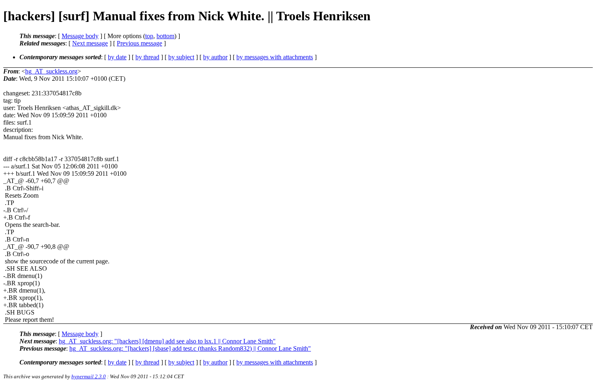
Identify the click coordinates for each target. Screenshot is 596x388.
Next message (90, 43)
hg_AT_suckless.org (51, 71)
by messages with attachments (274, 57)
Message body (80, 35)
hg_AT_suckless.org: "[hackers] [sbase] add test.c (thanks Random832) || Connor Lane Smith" (190, 348)
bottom (165, 35)
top (149, 35)
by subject (181, 57)
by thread (147, 57)
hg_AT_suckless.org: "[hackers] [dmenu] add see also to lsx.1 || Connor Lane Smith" (167, 341)
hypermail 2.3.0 (88, 376)
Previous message (139, 43)
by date (117, 57)
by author (215, 57)
